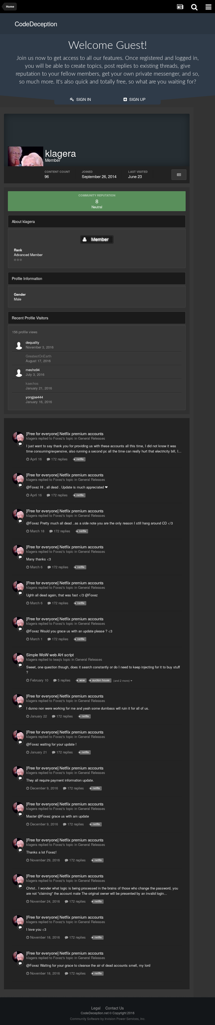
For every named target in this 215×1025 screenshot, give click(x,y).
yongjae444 (34, 396)
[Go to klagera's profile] (18, 437)
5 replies (64, 680)
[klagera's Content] (178, 174)
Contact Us (114, 1008)
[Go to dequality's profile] (18, 345)
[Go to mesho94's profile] (18, 372)
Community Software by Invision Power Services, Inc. (107, 1018)
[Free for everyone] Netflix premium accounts (65, 433)
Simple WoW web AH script (50, 654)
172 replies (59, 458)
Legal (95, 1008)
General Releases (91, 438)
